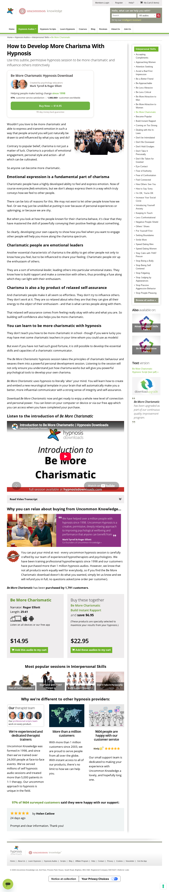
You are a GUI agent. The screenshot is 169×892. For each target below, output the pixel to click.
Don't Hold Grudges (145, 146)
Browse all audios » (146, 300)
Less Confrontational (145, 217)
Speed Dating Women (146, 248)
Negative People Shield (147, 222)
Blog (93, 29)
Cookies (119, 861)
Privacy (110, 861)
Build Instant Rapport (86, 610)
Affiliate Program (81, 861)
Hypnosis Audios (26, 29)
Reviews (103, 29)
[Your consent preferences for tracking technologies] (163, 886)
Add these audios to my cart (93, 650)
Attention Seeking (144, 66)
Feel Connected (143, 180)
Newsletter (130, 861)
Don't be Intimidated (145, 137)
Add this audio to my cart (30, 650)
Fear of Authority (144, 171)
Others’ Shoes (143, 226)
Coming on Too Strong (146, 125)
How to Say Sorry (144, 188)
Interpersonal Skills (146, 49)
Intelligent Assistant (131, 19)
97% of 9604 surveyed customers (36, 802)
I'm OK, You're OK (144, 193)
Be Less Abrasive (144, 87)
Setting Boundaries (145, 235)
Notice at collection (63, 878)
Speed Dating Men (144, 244)
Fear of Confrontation (146, 175)
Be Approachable (144, 83)
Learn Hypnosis (67, 29)
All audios (144, 15)
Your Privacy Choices (95, 878)
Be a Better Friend (144, 79)
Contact (101, 861)
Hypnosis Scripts (48, 29)
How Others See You (146, 184)
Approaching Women (146, 62)
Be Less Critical (143, 92)
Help (93, 861)
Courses (83, 29)
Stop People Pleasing (146, 293)
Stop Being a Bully (145, 261)
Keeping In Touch (144, 213)
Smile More (141, 240)
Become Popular (144, 116)
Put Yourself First (144, 231)
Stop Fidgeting (143, 273)
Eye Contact (142, 166)
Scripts (63, 861)
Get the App (142, 861)
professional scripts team (25, 721)
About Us (115, 29)
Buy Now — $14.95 (50, 105)
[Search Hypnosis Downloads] (158, 16)
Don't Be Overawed (145, 142)
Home (12, 29)
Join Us (127, 29)
